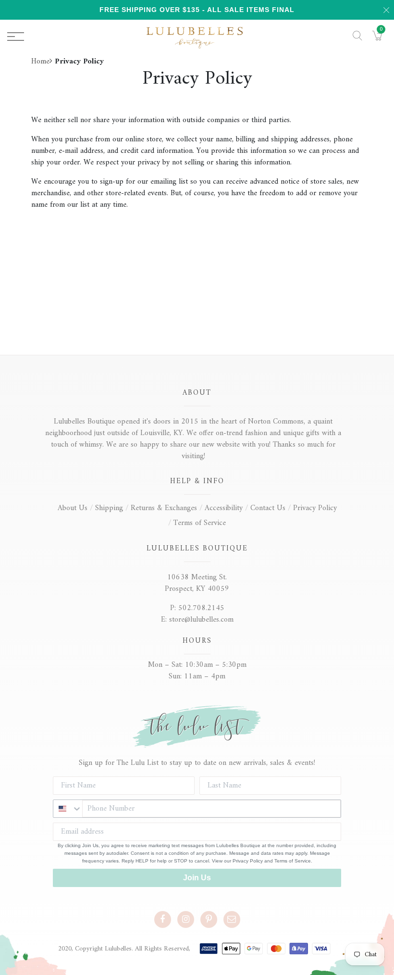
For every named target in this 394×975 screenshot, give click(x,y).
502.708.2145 (201, 608)
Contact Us (267, 508)
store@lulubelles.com (201, 619)
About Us (72, 508)
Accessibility (224, 508)
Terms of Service (199, 523)
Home (40, 61)
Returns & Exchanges (164, 508)
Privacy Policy (315, 508)
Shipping (109, 508)
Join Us (197, 878)
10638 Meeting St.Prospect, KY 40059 (197, 583)
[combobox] (67, 808)
